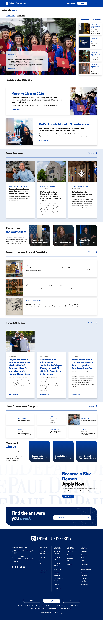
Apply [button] (51, 601)
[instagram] (18, 567)
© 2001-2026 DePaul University (51, 613)
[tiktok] (15, 567)
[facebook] (21, 567)
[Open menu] (96, 3)
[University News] (9, 10)
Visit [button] (31, 601)
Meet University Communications (86, 457)
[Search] (88, 518)
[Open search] (91, 4)
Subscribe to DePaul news (37, 457)
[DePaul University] (18, 3)
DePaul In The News (84, 241)
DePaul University (10, 15)
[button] (16, 68)
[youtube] (24, 567)
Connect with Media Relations (39, 241)
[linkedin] (12, 567)
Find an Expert (61, 242)
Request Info (70, 4)
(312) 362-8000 (19, 557)
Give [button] (71, 601)
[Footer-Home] (51, 538)
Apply (82, 4)
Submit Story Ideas (61, 457)
